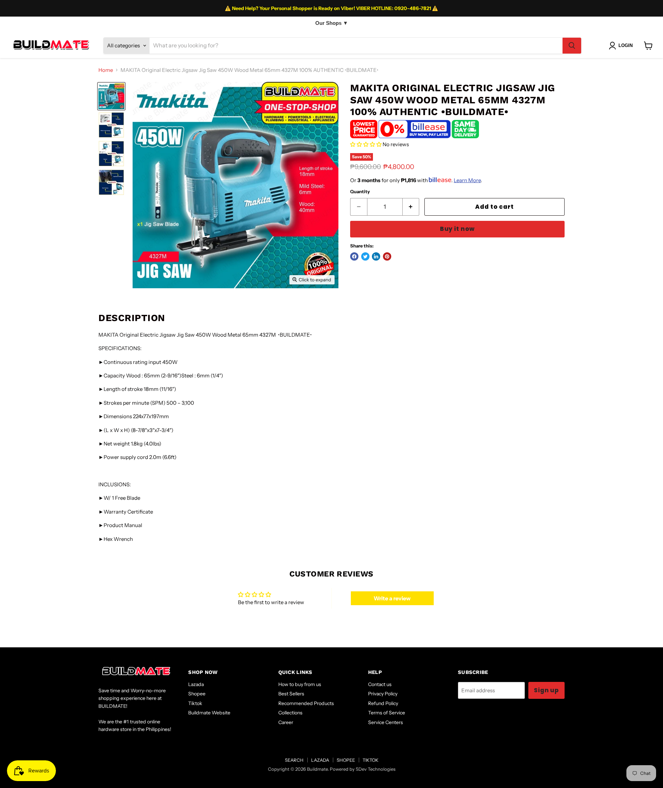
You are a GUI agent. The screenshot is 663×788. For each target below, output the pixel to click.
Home (105, 70)
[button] (366, 144)
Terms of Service (386, 713)
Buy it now (457, 229)
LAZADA (320, 760)
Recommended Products (306, 703)
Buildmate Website (209, 713)
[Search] (572, 46)
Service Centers (385, 722)
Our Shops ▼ (331, 23)
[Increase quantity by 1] (411, 207)
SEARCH (294, 760)
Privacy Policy (382, 694)
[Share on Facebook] (354, 256)
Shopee (196, 694)
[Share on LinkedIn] (376, 256)
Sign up (546, 690)
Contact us (380, 684)
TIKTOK (370, 760)
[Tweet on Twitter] (365, 256)
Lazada (196, 684)
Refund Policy (383, 703)
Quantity (360, 191)
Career (285, 722)
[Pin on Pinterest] (387, 256)
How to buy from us (299, 684)
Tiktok (195, 703)
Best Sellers (291, 694)
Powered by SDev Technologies (362, 769)
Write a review (392, 598)
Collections (290, 713)
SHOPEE (346, 760)
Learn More (467, 180)
